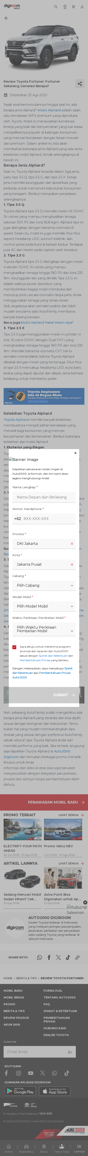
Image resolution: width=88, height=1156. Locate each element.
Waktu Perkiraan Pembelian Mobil (39, 618)
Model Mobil (22, 597)
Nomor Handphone (28, 509)
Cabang (19, 576)
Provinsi (19, 534)
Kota (17, 555)
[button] (44, 453)
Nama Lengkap (25, 487)
